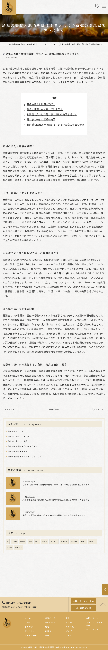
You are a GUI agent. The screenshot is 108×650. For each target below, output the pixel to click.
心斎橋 (14, 541)
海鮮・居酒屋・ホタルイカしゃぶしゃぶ (25, 456)
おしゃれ (54, 541)
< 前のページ (10, 409)
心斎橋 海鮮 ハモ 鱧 (18, 436)
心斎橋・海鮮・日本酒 (17, 451)
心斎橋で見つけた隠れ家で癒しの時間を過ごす (52, 114)
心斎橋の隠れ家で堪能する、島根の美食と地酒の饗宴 (55, 124)
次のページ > (97, 409)
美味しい (92, 541)
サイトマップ (92, 629)
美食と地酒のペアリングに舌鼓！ (45, 109)
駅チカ (83, 541)
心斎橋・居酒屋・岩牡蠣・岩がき (22, 446)
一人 (37, 541)
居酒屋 (22, 541)
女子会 (44, 541)
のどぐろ (18, 547)
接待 (30, 541)
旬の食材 (74, 541)
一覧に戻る (54, 409)
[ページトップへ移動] (103, 604)
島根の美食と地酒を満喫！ (41, 104)
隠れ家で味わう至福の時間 (41, 119)
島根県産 (64, 541)
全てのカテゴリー (15, 431)
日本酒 (9, 547)
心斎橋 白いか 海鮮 (17, 441)
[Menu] (103, 6)
